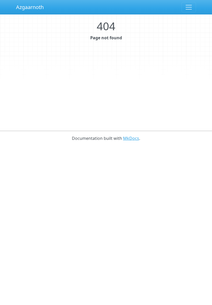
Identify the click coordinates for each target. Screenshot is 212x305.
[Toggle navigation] (188, 7)
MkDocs (131, 138)
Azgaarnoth (30, 7)
